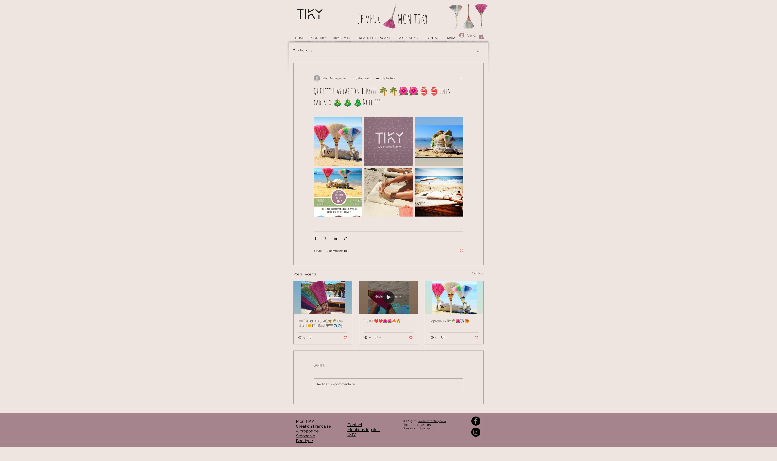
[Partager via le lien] (345, 238)
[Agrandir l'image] (338, 141)
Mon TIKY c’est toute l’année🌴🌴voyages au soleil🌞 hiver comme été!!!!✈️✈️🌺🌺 (322, 323)
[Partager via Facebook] (315, 238)
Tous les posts (302, 50)
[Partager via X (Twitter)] (325, 238)
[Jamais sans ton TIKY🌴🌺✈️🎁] (454, 297)
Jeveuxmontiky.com (432, 421)
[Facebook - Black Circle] (475, 421)
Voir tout (478, 273)
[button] (481, 36)
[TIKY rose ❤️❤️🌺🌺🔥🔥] (388, 297)
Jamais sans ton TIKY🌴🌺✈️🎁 (449, 321)
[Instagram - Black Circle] (475, 432)
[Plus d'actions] (461, 78)
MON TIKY (412, 19)
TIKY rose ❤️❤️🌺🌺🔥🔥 (382, 321)
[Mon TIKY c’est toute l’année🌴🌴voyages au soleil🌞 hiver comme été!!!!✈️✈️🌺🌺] (323, 297)
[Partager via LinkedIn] (335, 238)
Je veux (369, 18)
